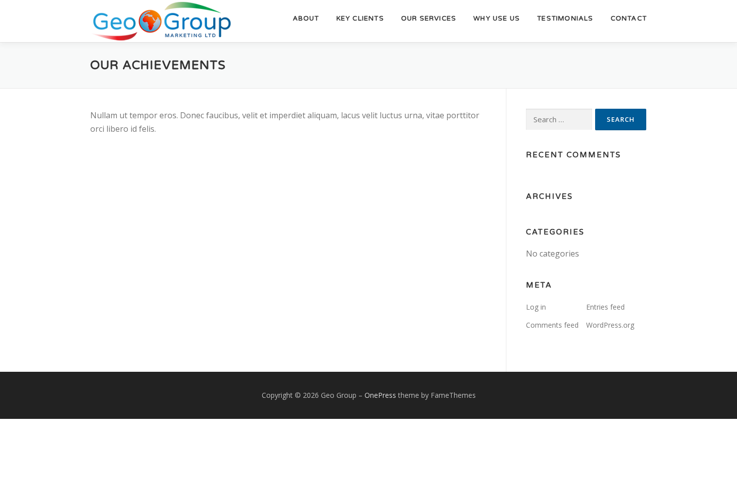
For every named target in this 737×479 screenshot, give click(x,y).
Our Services (428, 19)
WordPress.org (610, 325)
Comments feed (552, 325)
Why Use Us (496, 19)
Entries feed (605, 307)
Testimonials (565, 19)
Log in (536, 307)
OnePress (380, 395)
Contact (629, 19)
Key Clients (360, 19)
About (306, 19)
